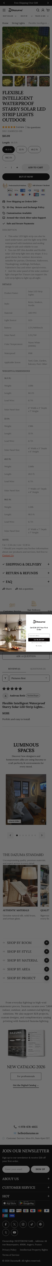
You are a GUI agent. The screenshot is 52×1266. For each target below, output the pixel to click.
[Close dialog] (50, 616)
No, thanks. (39, 645)
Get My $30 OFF (39, 639)
